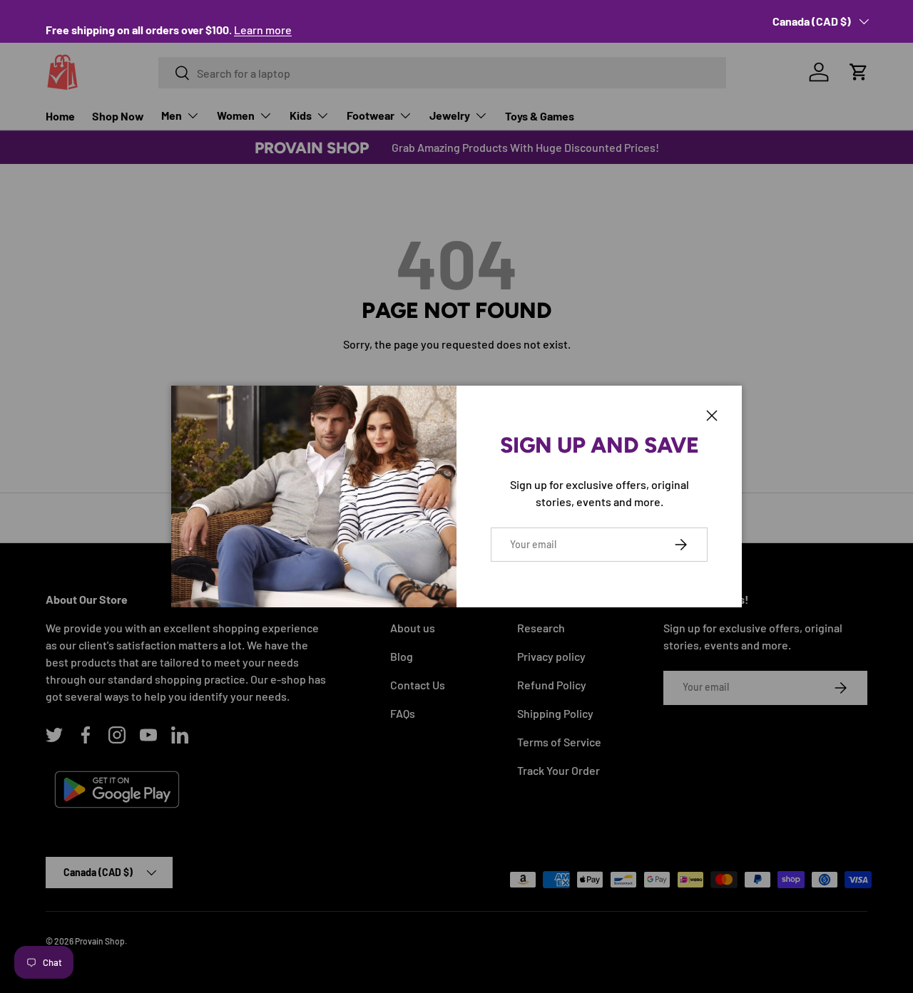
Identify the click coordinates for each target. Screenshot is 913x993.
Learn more (263, 29)
